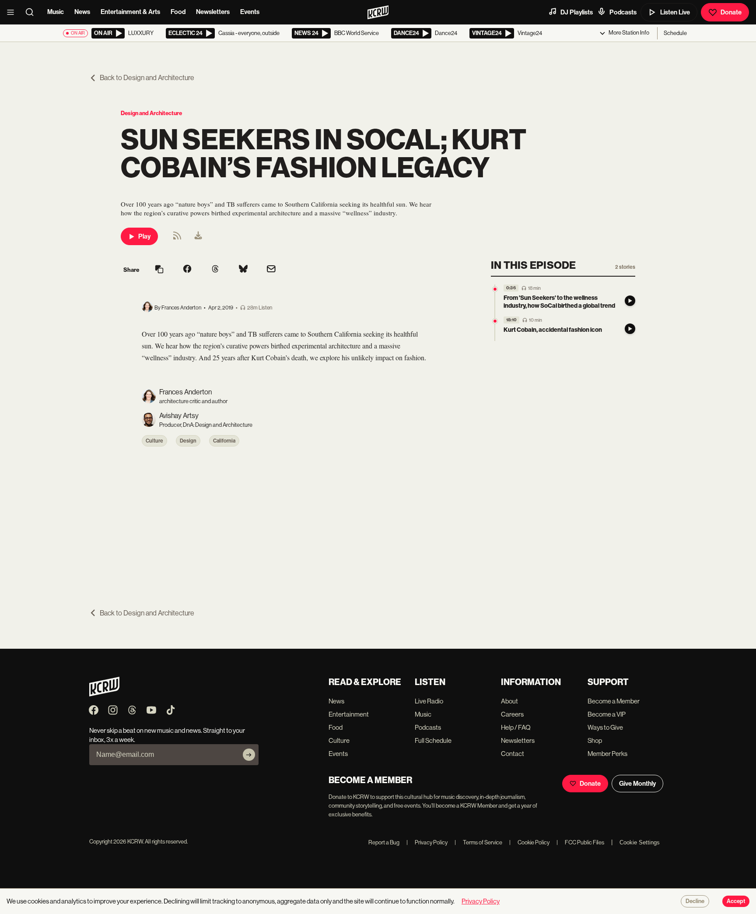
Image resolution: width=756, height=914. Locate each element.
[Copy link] (159, 270)
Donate (731, 12)
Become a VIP (607, 714)
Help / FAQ (516, 727)
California (224, 441)
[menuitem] (198, 236)
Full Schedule (433, 740)
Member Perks (607, 753)
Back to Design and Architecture (147, 78)
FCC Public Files (580, 842)
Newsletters (213, 12)
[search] (32, 12)
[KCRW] (104, 694)
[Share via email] (271, 269)
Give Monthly (637, 783)
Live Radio (429, 701)
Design (188, 441)
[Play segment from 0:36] (495, 289)
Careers (512, 714)
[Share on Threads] (215, 269)
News (82, 12)
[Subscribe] (249, 755)
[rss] (177, 238)
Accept (736, 901)
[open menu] (13, 12)
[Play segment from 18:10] (495, 321)
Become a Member (614, 701)
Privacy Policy (427, 842)
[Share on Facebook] (187, 269)
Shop (595, 740)
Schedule (675, 33)
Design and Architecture (151, 113)
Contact (512, 753)
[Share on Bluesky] (243, 269)
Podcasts (623, 12)
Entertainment (349, 714)
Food (178, 12)
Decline (695, 901)
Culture (154, 441)
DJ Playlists (576, 12)
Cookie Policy (529, 842)
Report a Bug (383, 842)
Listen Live (675, 12)
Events (249, 12)
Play (144, 236)
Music (55, 12)
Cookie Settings (640, 842)
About (509, 701)
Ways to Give (605, 727)
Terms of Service (478, 842)
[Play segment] (630, 300)
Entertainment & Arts (130, 12)
